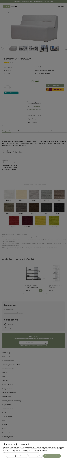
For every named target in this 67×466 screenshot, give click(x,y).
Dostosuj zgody (35, 456)
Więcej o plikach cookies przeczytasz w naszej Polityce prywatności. (21, 452)
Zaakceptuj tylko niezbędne (17, 456)
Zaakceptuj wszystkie (52, 456)
